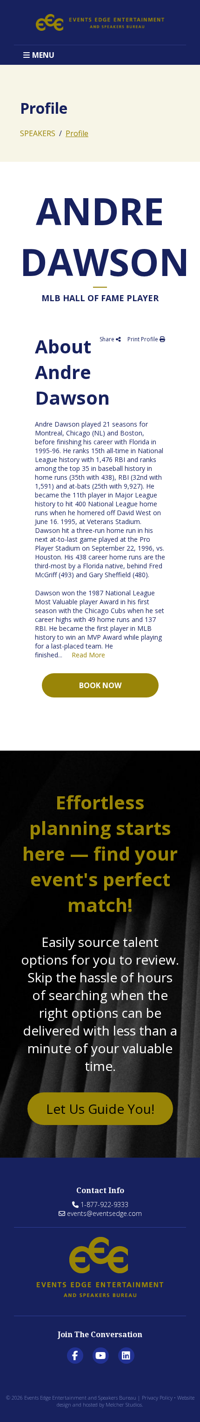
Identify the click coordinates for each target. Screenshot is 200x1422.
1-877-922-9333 (104, 1204)
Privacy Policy (157, 1397)
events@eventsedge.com (104, 1213)
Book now (100, 685)
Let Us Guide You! (100, 1109)
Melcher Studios (124, 1404)
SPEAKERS (37, 133)
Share (108, 339)
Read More (88, 654)
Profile (77, 133)
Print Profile (143, 339)
